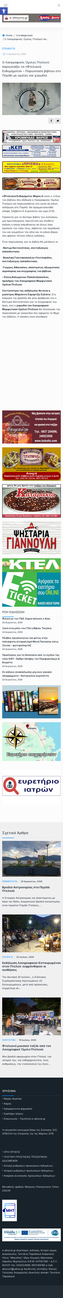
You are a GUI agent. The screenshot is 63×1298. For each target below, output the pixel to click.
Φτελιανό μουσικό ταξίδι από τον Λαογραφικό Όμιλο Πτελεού (26, 1047)
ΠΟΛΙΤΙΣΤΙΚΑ (8, 1040)
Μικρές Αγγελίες (13, 1098)
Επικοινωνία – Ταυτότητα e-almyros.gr (24, 1118)
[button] (4, 11)
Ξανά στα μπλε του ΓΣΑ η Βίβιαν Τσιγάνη (26, 628)
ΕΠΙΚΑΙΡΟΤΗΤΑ (9, 881)
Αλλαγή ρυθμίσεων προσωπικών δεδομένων (28, 1165)
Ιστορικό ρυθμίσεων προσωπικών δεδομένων (28, 1170)
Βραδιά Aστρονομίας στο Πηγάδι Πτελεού (26, 889)
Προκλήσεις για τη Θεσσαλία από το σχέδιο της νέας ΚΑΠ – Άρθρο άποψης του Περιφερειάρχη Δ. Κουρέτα (31, 659)
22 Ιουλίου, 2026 (25, 957)
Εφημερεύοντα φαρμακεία (18, 1108)
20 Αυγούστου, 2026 (31, 881)
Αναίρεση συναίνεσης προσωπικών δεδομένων (29, 1175)
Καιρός (7, 1103)
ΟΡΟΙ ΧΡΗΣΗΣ (12, 1151)
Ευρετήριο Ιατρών (13, 1113)
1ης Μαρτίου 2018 (44, 1133)
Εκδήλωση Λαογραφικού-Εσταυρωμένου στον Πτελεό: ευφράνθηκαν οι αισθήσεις (31, 966)
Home (9, 35)
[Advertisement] (31, 353)
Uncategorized (24, 35)
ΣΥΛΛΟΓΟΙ (8, 48)
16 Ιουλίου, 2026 (27, 1040)
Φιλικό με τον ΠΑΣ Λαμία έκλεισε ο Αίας (26, 618)
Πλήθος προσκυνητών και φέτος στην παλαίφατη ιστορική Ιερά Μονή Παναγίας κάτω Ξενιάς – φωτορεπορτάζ (30, 641)
